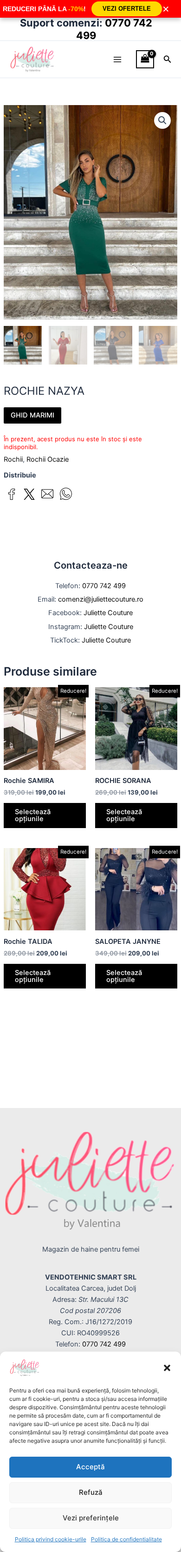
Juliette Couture (108, 613)
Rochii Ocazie (47, 459)
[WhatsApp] (66, 495)
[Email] (47, 495)
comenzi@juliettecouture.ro (100, 599)
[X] (29, 496)
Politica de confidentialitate (126, 1539)
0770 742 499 (104, 586)
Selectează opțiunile (33, 815)
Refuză (91, 1492)
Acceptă (90, 1466)
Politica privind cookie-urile (50, 1539)
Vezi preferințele (91, 1517)
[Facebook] (11, 496)
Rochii (13, 459)
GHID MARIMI (32, 415)
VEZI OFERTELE (127, 8)
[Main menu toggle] (117, 59)
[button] (167, 1368)
